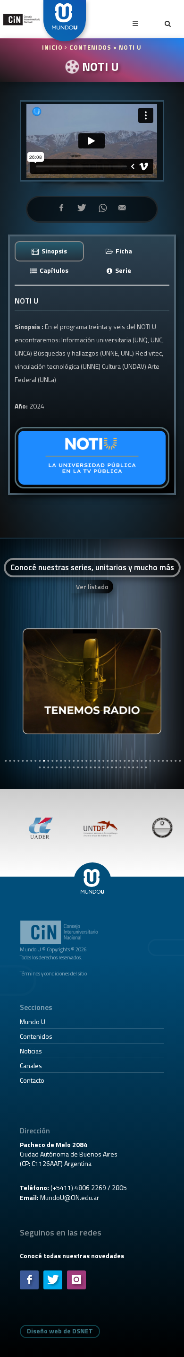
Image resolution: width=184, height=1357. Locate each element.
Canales (31, 1065)
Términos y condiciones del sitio (53, 973)
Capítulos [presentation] (53, 270)
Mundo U (32, 1021)
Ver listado (92, 587)
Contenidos (36, 1036)
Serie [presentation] (122, 270)
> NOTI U (127, 47)
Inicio (53, 47)
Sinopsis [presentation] (53, 251)
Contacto (32, 1080)
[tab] (49, 251)
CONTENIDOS (90, 47)
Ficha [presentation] (123, 251)
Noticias (31, 1051)
